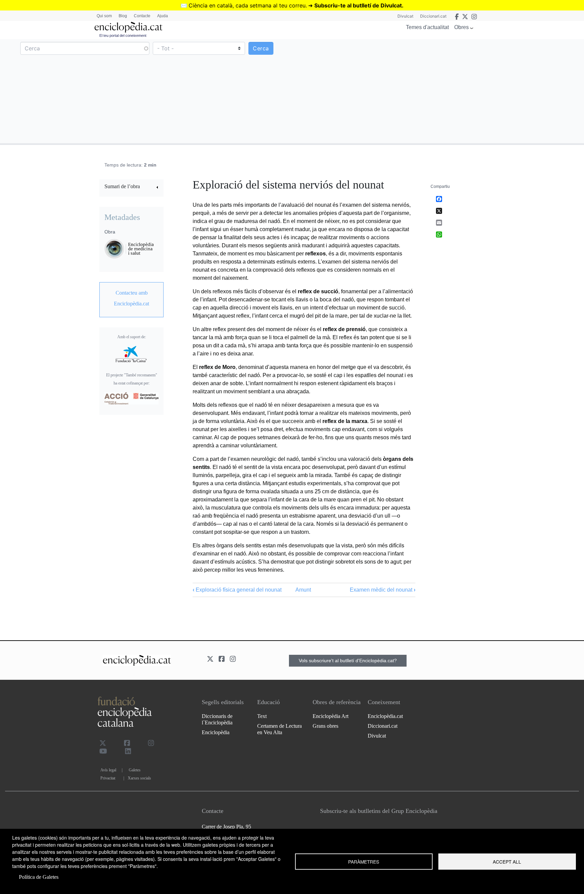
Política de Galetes (38, 877)
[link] (131, 187)
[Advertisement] (437, 91)
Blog (123, 16)
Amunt (303, 590)
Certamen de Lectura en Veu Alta (279, 729)
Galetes (135, 770)
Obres (461, 27)
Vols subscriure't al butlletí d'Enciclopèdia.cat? (348, 660)
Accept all (507, 861)
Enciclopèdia (215, 732)
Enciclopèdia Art (330, 716)
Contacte (142, 16)
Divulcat (405, 16)
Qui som (104, 16)
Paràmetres (363, 861)
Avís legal (108, 770)
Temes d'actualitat (427, 27)
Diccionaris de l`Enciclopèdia (217, 719)
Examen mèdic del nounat (382, 590)
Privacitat (107, 778)
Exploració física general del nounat (237, 590)
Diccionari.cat (433, 16)
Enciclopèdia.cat (385, 716)
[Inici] (128, 27)
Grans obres (325, 726)
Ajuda (162, 16)
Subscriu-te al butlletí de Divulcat (358, 5)
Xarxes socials (139, 778)
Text (262, 716)
